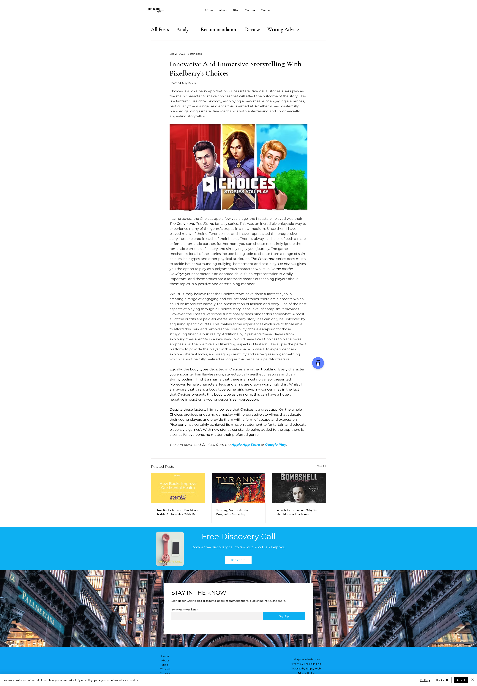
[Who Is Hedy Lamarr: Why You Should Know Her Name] (299, 488)
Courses (165, 669)
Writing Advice (283, 29)
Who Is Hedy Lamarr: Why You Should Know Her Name (297, 512)
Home (165, 656)
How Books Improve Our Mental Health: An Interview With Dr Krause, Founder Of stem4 (177, 512)
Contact (165, 673)
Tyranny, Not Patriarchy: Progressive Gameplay (232, 512)
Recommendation (219, 29)
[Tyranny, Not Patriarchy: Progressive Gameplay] (239, 488)
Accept (461, 680)
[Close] (472, 680)
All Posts (160, 29)
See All (321, 466)
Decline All (442, 680)
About (165, 660)
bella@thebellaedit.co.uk (306, 659)
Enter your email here (184, 609)
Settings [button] (425, 680)
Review (252, 29)
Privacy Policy (306, 673)
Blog (165, 664)
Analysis (184, 29)
